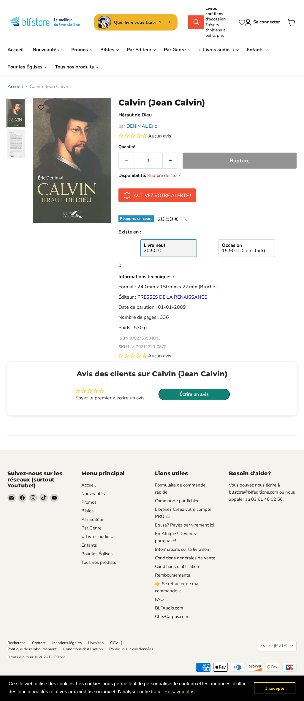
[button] (133, 136)
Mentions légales (67, 643)
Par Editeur (140, 50)
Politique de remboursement (32, 649)
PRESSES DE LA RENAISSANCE (172, 297)
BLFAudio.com (169, 608)
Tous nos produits (75, 67)
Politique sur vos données (131, 649)
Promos (80, 50)
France (274, 646)
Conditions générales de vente (185, 558)
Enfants (256, 50)
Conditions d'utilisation (177, 566)
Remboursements (172, 575)
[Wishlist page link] (242, 22)
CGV (114, 643)
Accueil (15, 50)
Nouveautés (46, 50)
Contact (39, 643)
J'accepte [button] (274, 688)
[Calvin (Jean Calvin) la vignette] (16, 113)
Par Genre (175, 50)
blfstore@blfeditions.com (253, 492)
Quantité (126, 147)
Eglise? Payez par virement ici (184, 525)
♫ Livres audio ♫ (216, 50)
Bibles (107, 50)
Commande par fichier (177, 501)
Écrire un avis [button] (194, 394)
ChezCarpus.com (171, 617)
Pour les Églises (25, 67)
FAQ (159, 599)
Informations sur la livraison (182, 549)
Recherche (16, 643)
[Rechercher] (196, 22)
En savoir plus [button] (179, 691)
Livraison (96, 643)
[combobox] (185, 22)
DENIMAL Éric (141, 126)
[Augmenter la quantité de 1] (170, 161)
